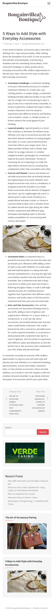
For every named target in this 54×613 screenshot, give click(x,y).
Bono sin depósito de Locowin (21, 494)
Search (8, 427)
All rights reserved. (40, 608)
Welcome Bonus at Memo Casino (22, 497)
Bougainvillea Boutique (15, 3)
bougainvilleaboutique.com (33, 44)
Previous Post (16, 402)
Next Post (38, 401)
